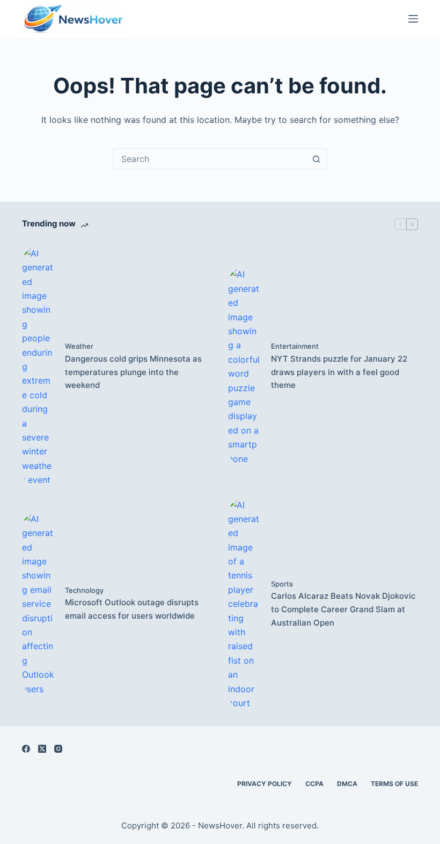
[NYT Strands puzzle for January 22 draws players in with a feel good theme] (244, 366)
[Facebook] (26, 749)
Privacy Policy (264, 784)
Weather (79, 346)
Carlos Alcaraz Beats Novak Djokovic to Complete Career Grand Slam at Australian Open (343, 609)
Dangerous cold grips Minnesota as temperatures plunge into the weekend (133, 372)
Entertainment (295, 346)
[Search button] (316, 159)
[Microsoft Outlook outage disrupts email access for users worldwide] (38, 604)
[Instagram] (58, 749)
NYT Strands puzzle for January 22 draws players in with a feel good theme (339, 372)
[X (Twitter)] (42, 749)
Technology (84, 590)
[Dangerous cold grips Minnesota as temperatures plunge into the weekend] (38, 366)
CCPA (314, 784)
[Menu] (413, 19)
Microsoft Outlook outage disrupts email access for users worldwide (132, 609)
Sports (282, 583)
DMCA (347, 784)
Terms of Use (394, 784)
